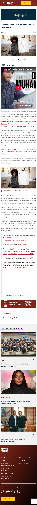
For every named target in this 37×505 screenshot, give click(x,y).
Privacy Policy (5, 468)
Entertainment (5, 435)
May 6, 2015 (28, 258)
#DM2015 (9, 240)
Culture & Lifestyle (6, 397)
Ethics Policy (4, 471)
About (3, 460)
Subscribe (26, 3)
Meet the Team (5, 463)
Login (34, 3)
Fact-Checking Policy (7, 473)
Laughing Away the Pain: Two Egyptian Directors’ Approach (13, 440)
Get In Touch (22, 460)
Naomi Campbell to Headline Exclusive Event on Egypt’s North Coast (15, 402)
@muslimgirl (7, 262)
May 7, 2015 (22, 244)
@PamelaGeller (10, 249)
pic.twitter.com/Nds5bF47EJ (20, 240)
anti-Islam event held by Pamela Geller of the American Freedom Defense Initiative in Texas (18, 121)
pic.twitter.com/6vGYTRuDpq (18, 267)
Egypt (3, 360)
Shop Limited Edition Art (7, 458)
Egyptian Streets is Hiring (8, 465)
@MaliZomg (10, 238)
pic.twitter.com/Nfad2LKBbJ (25, 254)
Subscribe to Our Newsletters (27, 458)
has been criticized (15, 135)
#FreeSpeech (7, 254)
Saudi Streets (5, 478)
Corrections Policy (6, 476)
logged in (13, 318)
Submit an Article (24, 463)
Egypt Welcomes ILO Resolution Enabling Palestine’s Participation (14, 365)
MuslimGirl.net (14, 149)
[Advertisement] (16, 281)
